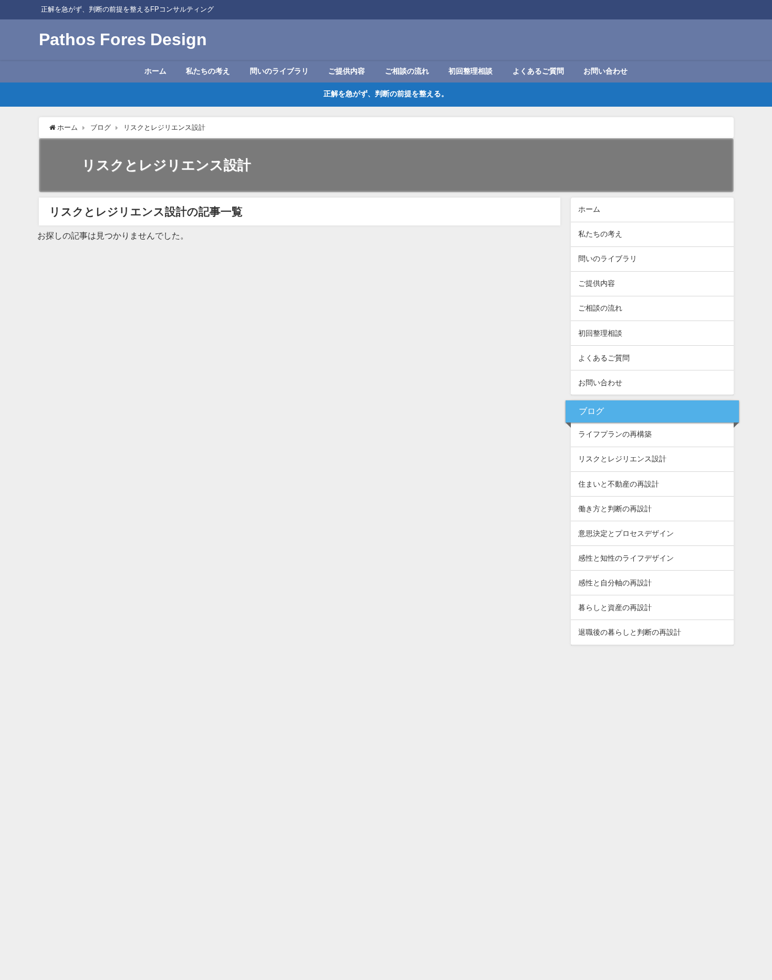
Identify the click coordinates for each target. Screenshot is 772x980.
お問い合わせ (605, 71)
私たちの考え (208, 71)
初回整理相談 (470, 71)
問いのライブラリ (279, 71)
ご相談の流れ (407, 71)
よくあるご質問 (538, 71)
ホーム (155, 71)
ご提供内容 (346, 71)
